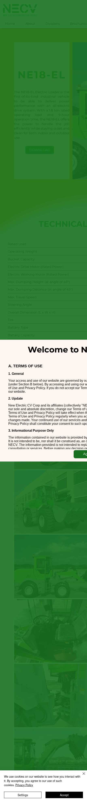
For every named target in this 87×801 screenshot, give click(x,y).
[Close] (81, 776)
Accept (64, 795)
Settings (23, 795)
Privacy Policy (24, 785)
